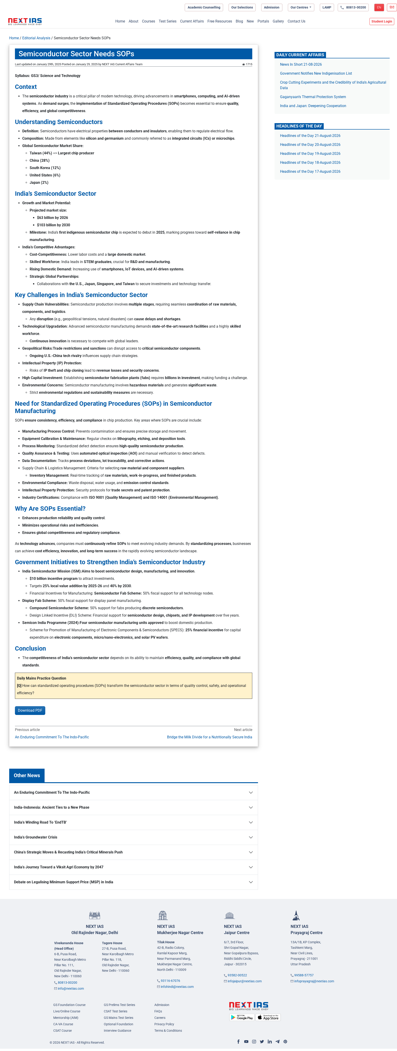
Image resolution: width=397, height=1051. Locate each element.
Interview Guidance (117, 1030)
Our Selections (242, 7)
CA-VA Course (63, 1024)
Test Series (167, 21)
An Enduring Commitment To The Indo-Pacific (52, 737)
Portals (263, 21)
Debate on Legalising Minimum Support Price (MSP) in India (63, 882)
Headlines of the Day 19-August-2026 (310, 153)
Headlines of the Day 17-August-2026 (310, 171)
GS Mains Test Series (118, 1018)
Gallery (278, 21)
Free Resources (219, 21)
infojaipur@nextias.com (245, 981)
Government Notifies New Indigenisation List (316, 73)
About (133, 21)
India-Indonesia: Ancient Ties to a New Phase (52, 807)
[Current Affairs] (25, 21)
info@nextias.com (71, 988)
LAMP (327, 7)
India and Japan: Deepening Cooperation (313, 106)
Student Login (381, 21)
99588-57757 (304, 975)
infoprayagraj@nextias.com (314, 981)
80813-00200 (67, 982)
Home (120, 21)
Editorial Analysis (36, 38)
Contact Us (296, 21)
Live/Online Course (66, 1011)
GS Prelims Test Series (119, 1005)
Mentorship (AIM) (65, 1018)
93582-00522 (237, 975)
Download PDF (30, 710)
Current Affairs (192, 21)
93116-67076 (170, 981)
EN (379, 7)
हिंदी (392, 7)
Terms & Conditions (168, 1030)
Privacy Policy (164, 1024)
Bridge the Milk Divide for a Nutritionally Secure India (209, 737)
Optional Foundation (118, 1024)
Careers (159, 1018)
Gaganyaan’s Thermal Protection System (313, 97)
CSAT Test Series (115, 1011)
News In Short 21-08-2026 (301, 64)
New (250, 21)
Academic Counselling (204, 7)
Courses (148, 21)
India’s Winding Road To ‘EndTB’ (40, 822)
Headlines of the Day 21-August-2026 (310, 135)
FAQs (158, 1011)
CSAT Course (62, 1030)
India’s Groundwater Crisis (35, 837)
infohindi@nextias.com (177, 987)
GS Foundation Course (69, 1005)
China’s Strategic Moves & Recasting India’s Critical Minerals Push (68, 852)
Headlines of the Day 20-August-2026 (310, 144)
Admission (271, 7)
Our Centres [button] (300, 7)
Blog (239, 21)
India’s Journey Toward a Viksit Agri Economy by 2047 (58, 867)
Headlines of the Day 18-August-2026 (310, 162)
